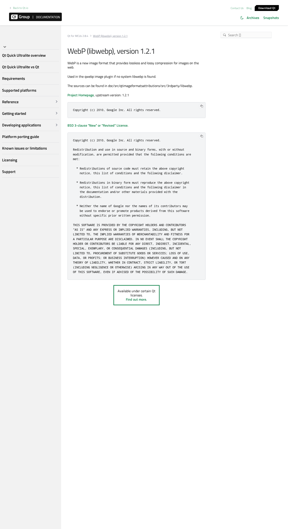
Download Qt (266, 7)
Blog (249, 8)
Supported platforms (19, 90)
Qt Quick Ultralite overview (24, 55)
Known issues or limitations (24, 148)
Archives (253, 17)
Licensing (9, 160)
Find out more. (136, 299)
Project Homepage (80, 95)
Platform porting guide (20, 136)
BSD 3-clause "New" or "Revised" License (97, 125)
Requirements (13, 78)
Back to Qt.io (20, 8)
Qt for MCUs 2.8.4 (77, 36)
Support (8, 171)
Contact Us (237, 8)
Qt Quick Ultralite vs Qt (20, 67)
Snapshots (271, 17)
